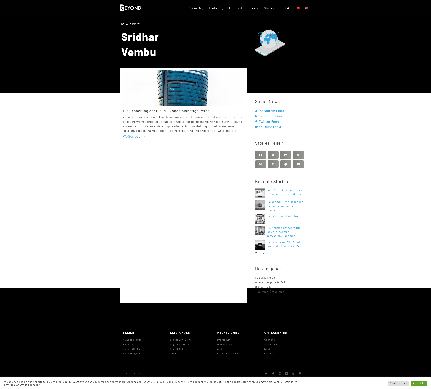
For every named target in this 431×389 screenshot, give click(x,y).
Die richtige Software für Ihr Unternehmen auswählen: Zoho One (283, 231)
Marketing (216, 8)
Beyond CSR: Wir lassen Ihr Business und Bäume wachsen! (285, 205)
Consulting (196, 8)
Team (254, 8)
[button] (260, 155)
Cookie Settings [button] (399, 383)
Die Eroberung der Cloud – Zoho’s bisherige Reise (166, 110)
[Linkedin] (286, 373)
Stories (269, 8)
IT (230, 8)
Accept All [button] (419, 383)
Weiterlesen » (134, 136)
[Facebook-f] (273, 373)
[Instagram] (280, 373)
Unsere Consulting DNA (282, 215)
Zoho (241, 8)
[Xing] (293, 373)
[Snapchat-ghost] (300, 373)
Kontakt (285, 8)
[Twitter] (266, 373)
